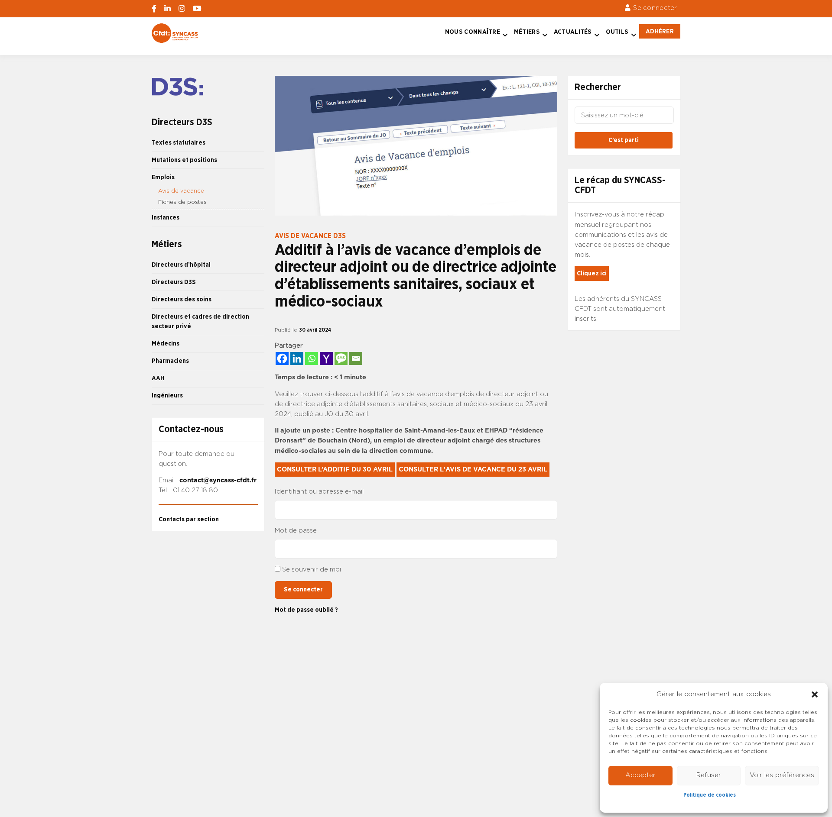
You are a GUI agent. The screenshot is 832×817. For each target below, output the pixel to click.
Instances (165, 217)
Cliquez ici (592, 273)
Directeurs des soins (181, 299)
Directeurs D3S (174, 282)
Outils (617, 32)
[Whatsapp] (311, 358)
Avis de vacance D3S (310, 236)
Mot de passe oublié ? (306, 610)
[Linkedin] (296, 358)
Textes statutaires (178, 142)
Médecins (165, 343)
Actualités (573, 32)
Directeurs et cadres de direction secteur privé (200, 321)
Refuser (708, 775)
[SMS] (341, 358)
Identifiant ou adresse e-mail (319, 491)
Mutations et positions (184, 160)
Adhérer (660, 31)
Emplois (163, 177)
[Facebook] (282, 358)
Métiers (527, 32)
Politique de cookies (709, 795)
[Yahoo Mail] (326, 358)
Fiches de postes (182, 202)
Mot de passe (296, 530)
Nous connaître (472, 32)
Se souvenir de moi (311, 569)
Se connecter (655, 8)
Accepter (640, 775)
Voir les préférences (782, 775)
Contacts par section (189, 519)
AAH (158, 378)
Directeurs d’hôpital (181, 265)
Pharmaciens (170, 361)
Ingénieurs (167, 395)
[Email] (355, 358)
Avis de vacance (181, 191)
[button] (814, 694)
